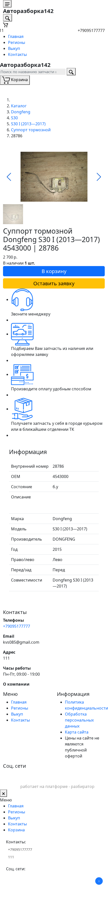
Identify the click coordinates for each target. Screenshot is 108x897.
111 (6, 658)
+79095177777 (91, 30)
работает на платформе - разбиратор (57, 786)
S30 (14, 118)
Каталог (19, 106)
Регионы (16, 42)
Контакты (17, 54)
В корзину (54, 271)
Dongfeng (20, 112)
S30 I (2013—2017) (28, 124)
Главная (16, 36)
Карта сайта (76, 732)
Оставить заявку (53, 283)
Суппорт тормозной (31, 130)
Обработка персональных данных (79, 720)
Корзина (16, 830)
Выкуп (14, 48)
